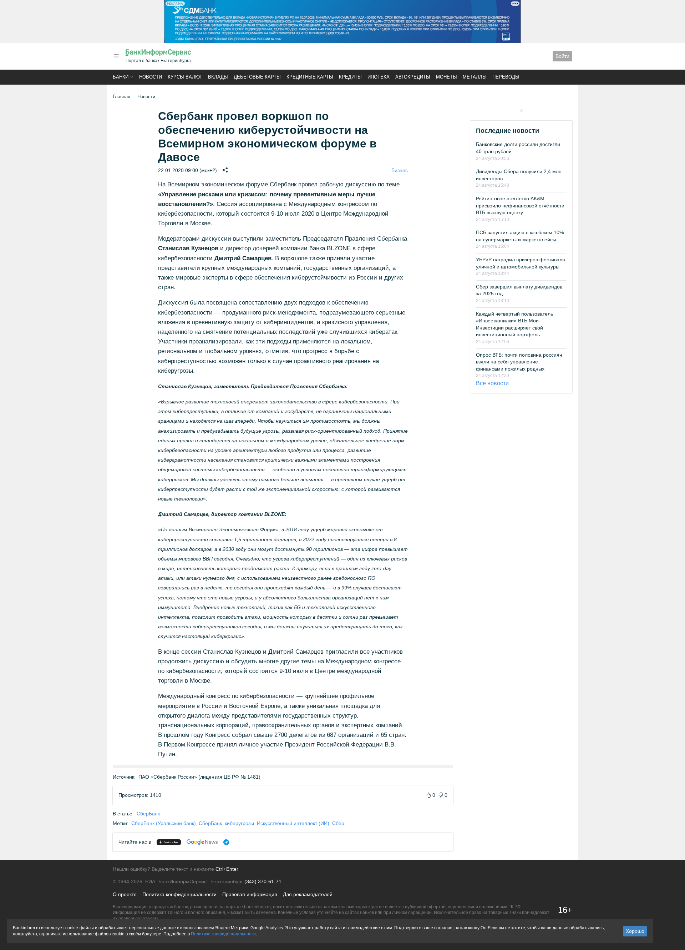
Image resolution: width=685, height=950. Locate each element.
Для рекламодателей (308, 894)
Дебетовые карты (257, 77)
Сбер (338, 823)
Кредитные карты (309, 77)
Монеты (446, 77)
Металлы (475, 77)
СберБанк (148, 813)
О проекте (125, 894)
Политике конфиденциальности (223, 933)
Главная (121, 96)
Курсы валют (185, 77)
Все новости (492, 383)
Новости (150, 77)
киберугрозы (239, 823)
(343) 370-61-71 (262, 881)
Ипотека (378, 77)
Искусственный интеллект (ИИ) (293, 823)
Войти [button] (562, 56)
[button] (116, 56)
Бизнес (399, 170)
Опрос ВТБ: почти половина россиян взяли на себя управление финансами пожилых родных (519, 362)
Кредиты (350, 77)
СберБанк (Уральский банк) (163, 823)
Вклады (218, 77)
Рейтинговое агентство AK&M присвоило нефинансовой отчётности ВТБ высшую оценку (520, 205)
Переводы (505, 77)
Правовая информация (249, 894)
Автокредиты (412, 77)
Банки (120, 77)
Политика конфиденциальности (179, 894)
